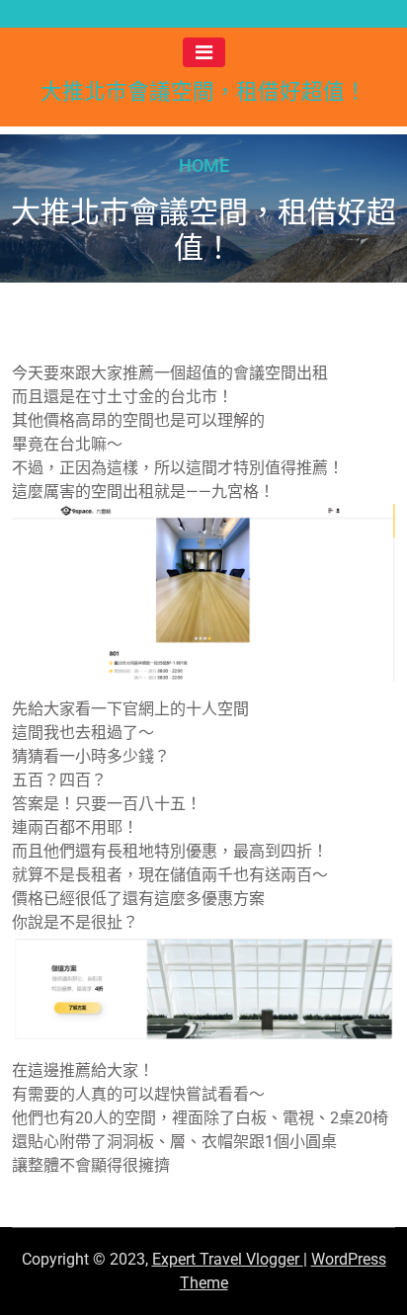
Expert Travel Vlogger (227, 1259)
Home (204, 164)
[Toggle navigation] (204, 52)
